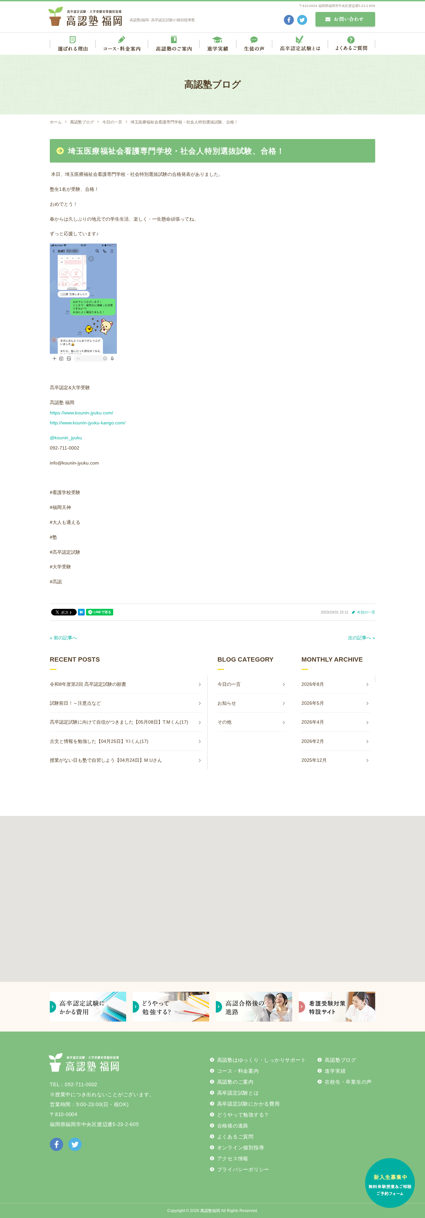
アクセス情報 (233, 1158)
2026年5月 (312, 703)
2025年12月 (314, 760)
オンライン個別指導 (240, 1147)
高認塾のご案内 (235, 1082)
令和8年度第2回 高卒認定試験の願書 (88, 684)
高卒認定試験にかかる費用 (248, 1104)
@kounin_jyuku (66, 437)
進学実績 (335, 1071)
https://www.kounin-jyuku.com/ (81, 412)
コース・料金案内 (238, 1071)
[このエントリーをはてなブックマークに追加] (81, 612)
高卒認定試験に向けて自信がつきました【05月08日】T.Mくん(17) (119, 722)
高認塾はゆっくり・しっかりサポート (261, 1060)
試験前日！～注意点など (75, 703)
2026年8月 (312, 684)
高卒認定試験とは (238, 1093)
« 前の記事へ (63, 637)
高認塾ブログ (340, 1060)
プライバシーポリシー (243, 1169)
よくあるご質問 (235, 1136)
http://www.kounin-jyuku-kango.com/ (88, 422)
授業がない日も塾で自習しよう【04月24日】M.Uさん (106, 760)
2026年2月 (312, 741)
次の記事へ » (361, 637)
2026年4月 (312, 722)
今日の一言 (366, 612)
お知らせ (226, 703)
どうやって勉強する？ (243, 1114)
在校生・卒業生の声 (348, 1082)
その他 (224, 722)
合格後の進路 (233, 1125)
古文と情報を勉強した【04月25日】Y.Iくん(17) (99, 741)
